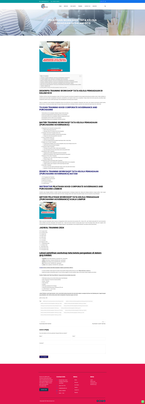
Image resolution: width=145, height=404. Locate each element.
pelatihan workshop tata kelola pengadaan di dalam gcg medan (51, 303)
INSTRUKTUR (45, 186)
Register (95, 6)
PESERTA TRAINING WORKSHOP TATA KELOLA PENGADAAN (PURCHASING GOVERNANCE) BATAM (59, 81)
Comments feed (93, 382)
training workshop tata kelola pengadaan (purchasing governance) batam (76, 305)
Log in (91, 379)
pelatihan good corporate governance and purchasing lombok (53, 301)
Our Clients (73, 6)
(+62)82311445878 (55, 1)
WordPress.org (93, 384)
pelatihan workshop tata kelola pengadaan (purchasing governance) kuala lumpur (79, 301)
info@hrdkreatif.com (44, 1)
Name (40, 336)
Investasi (41, 267)
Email (73, 336)
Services (66, 6)
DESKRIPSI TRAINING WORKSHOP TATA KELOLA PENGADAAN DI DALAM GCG (55, 77)
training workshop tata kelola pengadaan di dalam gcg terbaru (51, 314)
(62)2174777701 (62, 385)
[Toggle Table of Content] (80, 76)
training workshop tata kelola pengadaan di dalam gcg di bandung (52, 310)
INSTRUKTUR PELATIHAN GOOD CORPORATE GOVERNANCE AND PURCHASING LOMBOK (57, 83)
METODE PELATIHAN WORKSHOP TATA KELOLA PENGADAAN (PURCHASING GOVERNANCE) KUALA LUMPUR (61, 84)
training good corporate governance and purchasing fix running (51, 305)
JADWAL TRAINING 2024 (45, 86)
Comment (41, 343)
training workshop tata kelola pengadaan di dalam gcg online (74, 312)
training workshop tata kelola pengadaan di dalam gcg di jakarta (75, 310)
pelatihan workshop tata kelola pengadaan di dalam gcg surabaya (75, 303)
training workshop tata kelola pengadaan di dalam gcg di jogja (51, 312)
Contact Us (87, 6)
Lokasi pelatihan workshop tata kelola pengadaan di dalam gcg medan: (54, 87)
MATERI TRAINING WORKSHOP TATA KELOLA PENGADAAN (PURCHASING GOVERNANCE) (57, 80)
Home (60, 6)
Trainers (80, 6)
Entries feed (92, 381)
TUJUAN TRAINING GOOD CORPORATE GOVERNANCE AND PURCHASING (54, 79)
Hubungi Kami (44, 389)
